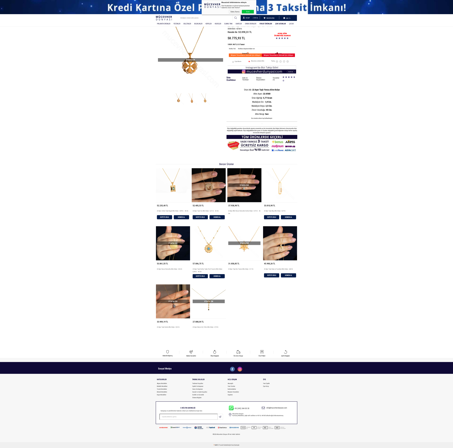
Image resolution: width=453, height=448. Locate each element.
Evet (248, 12)
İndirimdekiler (232, 389)
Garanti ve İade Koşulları (199, 392)
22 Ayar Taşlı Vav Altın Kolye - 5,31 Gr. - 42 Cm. (206, 211)
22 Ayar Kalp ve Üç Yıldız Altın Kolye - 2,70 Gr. (206, 327)
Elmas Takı (228, 24)
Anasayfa (230, 383)
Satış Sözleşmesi (197, 389)
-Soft (216, 445)
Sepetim (230, 395)
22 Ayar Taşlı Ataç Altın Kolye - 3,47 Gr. (275, 211)
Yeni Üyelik (266, 383)
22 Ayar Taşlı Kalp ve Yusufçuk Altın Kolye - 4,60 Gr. (278, 269)
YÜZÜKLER (177, 24)
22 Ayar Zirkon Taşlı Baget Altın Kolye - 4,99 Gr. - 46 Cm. (173, 211)
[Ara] (235, 18)
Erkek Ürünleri (250, 24)
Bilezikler (187, 24)
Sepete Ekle (164, 217)
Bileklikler (198, 24)
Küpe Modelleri (161, 395)
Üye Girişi (266, 386)
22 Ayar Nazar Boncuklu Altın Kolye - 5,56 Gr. (169, 269)
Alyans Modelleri (162, 383)
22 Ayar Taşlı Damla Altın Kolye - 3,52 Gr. (168, 327)
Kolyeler (218, 24)
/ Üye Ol (255, 18)
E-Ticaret (220, 445)
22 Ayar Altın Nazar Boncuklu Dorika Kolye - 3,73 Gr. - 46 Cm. (244, 212)
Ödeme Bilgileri (196, 397)
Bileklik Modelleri (162, 386)
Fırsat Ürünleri (266, 24)
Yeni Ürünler (231, 386)
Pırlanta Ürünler (163, 24)
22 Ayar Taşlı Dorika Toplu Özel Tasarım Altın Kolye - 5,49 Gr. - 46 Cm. (208, 270)
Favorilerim (269, 18)
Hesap (248, 18)
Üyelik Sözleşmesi (197, 386)
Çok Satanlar (280, 24)
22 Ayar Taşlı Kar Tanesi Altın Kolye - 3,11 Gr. (241, 269)
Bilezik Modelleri (162, 392)
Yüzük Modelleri (162, 389)
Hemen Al (181, 217)
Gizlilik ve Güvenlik (198, 395)
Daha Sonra (235, 12)
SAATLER (239, 24)
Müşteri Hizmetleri (233, 392)
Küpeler (209, 24)
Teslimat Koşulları (197, 383)
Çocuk (291, 24)
